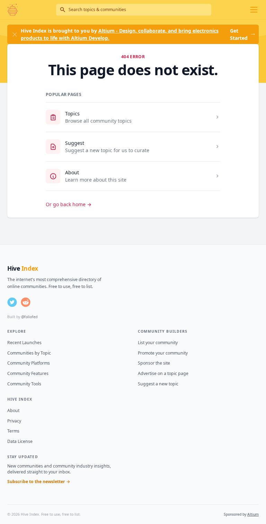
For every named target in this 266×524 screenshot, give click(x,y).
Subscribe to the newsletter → (38, 481)
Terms (13, 431)
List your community (158, 343)
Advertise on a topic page (163, 373)
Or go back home (68, 204)
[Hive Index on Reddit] (25, 302)
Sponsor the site (154, 363)
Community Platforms (28, 363)
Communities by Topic (29, 353)
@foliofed (29, 316)
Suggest (74, 143)
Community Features (27, 373)
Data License (20, 441)
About (72, 172)
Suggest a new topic (158, 384)
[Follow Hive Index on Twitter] (12, 302)
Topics (72, 113)
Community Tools (24, 384)
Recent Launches (24, 343)
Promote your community (163, 353)
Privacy (14, 421)
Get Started (239, 34)
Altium (253, 514)
